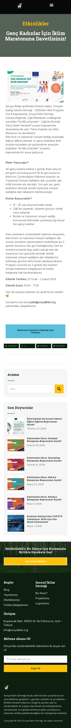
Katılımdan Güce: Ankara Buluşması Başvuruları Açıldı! (44, 479)
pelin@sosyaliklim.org (43, 302)
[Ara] (59, 389)
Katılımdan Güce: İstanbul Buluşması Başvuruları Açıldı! (44, 440)
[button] (51, 5)
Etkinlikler (35, 23)
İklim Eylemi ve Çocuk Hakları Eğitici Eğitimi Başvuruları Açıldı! (44, 421)
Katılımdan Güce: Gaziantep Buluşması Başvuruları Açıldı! (44, 459)
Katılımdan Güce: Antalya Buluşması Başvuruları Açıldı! (44, 498)
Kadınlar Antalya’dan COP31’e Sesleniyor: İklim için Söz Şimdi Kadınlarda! (44, 519)
